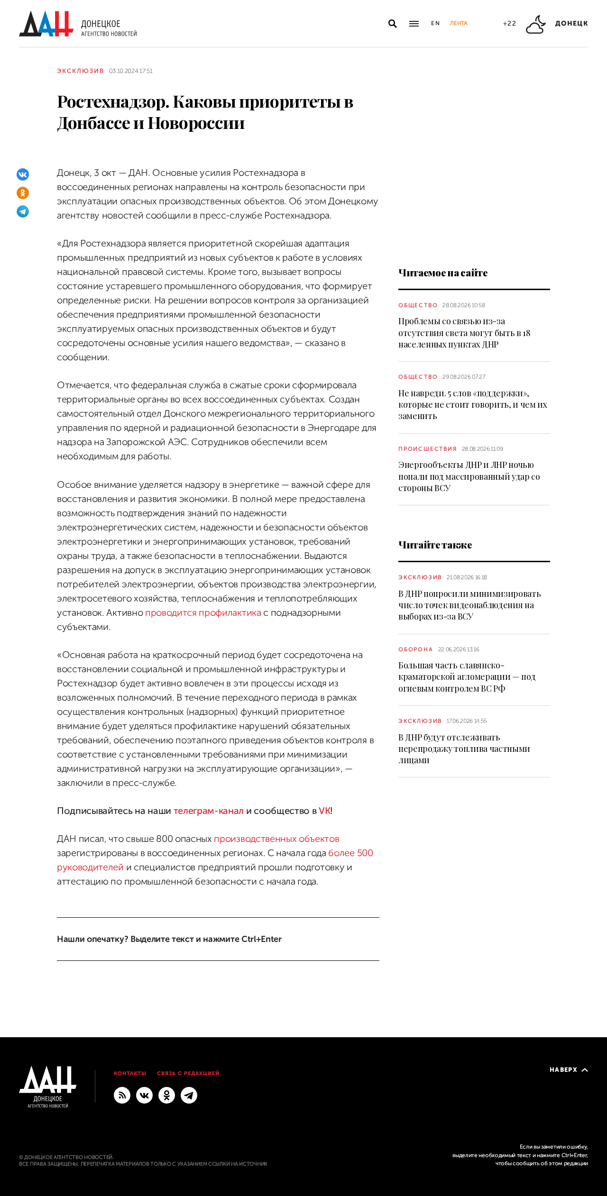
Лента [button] (458, 23)
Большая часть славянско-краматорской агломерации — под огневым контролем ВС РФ (466, 676)
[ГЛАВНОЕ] (189, 1094)
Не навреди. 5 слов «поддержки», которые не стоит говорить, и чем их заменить (472, 404)
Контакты (130, 1073)
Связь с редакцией (188, 1073)
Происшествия (427, 449)
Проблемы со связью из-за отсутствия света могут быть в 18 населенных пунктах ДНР (464, 332)
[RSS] (122, 1094)
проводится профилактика (203, 612)
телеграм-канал (209, 810)
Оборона (415, 649)
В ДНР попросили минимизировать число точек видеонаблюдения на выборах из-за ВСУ (469, 605)
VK (324, 810)
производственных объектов (276, 838)
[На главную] (78, 23)
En (436, 23)
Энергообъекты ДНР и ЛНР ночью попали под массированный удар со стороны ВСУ (469, 476)
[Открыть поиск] (392, 23)
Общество (418, 305)
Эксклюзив (80, 70)
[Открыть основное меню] (414, 23)
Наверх (564, 1069)
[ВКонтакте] (23, 174)
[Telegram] (23, 211)
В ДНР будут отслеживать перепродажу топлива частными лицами (464, 748)
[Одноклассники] (23, 193)
